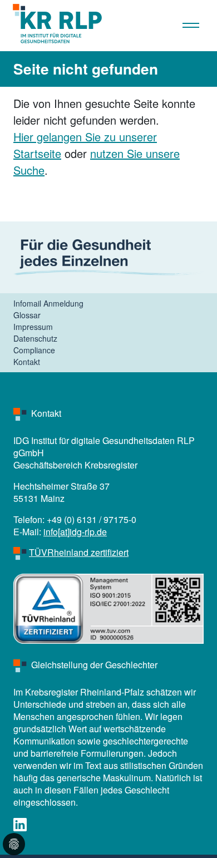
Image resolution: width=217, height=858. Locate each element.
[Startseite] (53, 24)
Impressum (33, 326)
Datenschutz (35, 338)
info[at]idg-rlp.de (75, 531)
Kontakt (26, 361)
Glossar (27, 314)
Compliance (34, 350)
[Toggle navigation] (200, 24)
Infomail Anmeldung (48, 303)
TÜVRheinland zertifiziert (79, 552)
